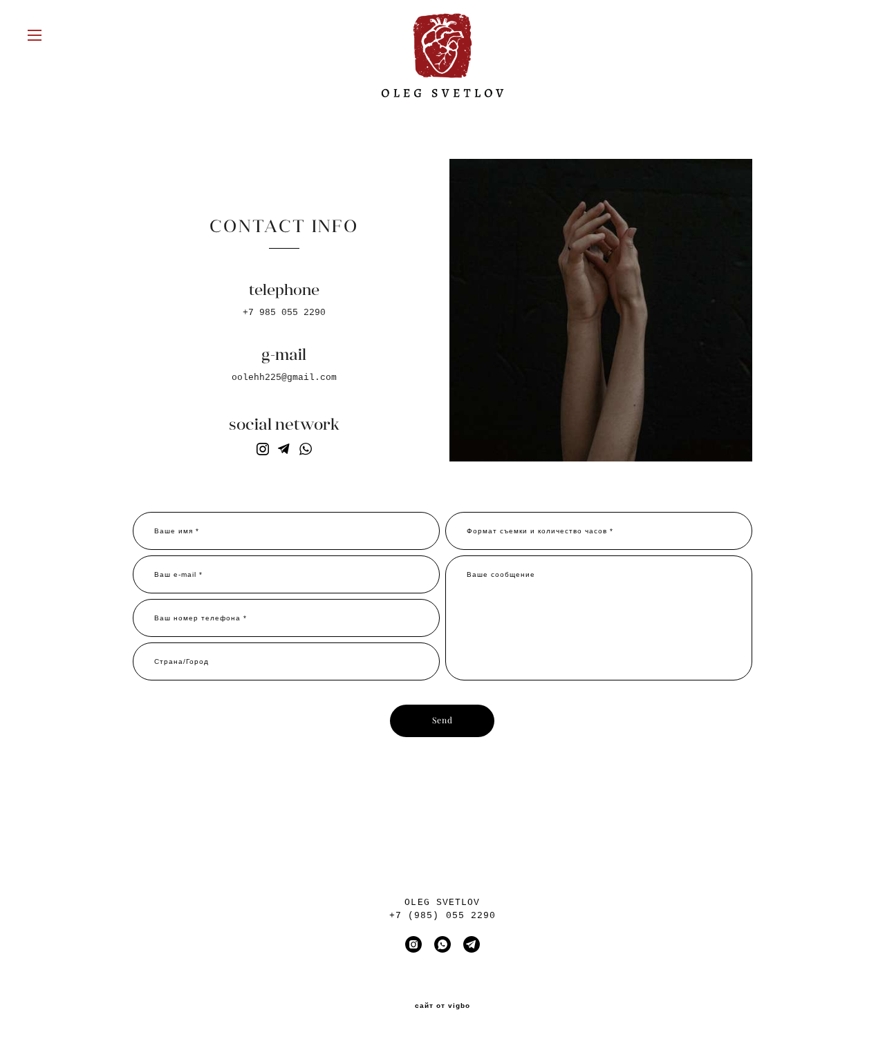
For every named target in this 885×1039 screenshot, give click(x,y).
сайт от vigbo (442, 1005)
